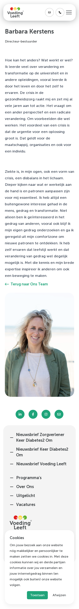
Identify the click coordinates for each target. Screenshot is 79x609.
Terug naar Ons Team (29, 284)
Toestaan (37, 595)
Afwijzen (59, 595)
